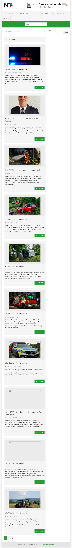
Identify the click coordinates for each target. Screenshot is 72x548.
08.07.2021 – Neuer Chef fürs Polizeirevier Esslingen (21, 119)
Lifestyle (36, 13)
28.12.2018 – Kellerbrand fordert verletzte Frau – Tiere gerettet (24, 413)
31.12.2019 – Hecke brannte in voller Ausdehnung (24, 170)
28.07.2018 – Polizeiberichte (16, 513)
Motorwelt (45, 13)
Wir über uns (61, 13)
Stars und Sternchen (25, 13)
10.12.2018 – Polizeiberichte (16, 463)
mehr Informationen (48, 544)
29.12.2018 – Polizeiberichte (16, 363)
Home (4, 13)
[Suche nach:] (36, 24)
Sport (53, 13)
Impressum (6, 18)
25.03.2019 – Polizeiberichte (16, 314)
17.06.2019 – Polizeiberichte (16, 219)
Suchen (50, 30)
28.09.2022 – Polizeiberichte (16, 69)
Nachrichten (12, 13)
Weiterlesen (39, 87)
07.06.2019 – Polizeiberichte (16, 266)
